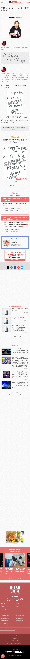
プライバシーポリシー (15, 640)
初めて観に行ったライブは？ (7, 618)
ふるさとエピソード (5, 620)
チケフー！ (18, 626)
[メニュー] (2, 2)
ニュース (18, 609)
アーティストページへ (15, 336)
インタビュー (19, 603)
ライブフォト (4, 629)
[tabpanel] (15, 564)
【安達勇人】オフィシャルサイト (11, 210)
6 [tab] (20, 578)
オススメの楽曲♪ (19, 620)
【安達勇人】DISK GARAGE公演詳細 (12, 208)
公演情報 (27, 2)
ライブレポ (3, 606)
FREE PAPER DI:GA (21, 629)
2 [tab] (11, 578)
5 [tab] (18, 578)
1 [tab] (9, 578)
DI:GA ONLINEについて (15, 635)
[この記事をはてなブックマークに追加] (22, 268)
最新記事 (3, 603)
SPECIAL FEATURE (6, 632)
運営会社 (15, 638)
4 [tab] (16, 578)
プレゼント (3, 609)
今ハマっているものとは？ (6, 623)
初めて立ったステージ (21, 618)
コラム (17, 606)
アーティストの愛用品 (21, 615)
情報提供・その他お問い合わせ (15, 643)
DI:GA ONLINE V (5, 626)
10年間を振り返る (5, 615)
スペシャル (3, 613)
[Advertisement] (15, 287)
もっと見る (15, 393)
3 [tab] (14, 578)
